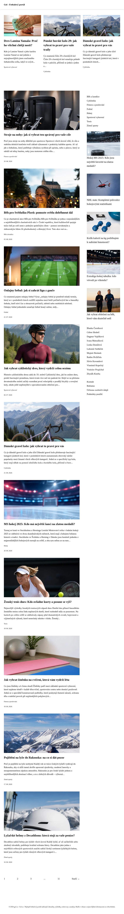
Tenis (5, 624)
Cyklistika (46, 71)
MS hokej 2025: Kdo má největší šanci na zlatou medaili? (39, 524)
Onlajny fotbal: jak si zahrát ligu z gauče (29, 290)
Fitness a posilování (10, 156)
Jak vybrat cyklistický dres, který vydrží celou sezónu (37, 368)
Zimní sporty (8, 779)
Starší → (76, 879)
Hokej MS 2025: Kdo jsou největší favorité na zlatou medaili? (100, 161)
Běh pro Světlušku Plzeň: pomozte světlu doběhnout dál (38, 212)
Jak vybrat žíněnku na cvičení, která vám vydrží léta (36, 679)
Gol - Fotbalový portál (14, 4)
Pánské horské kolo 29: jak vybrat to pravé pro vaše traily (60, 45)
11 (59, 879)
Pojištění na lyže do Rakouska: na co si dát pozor (34, 757)
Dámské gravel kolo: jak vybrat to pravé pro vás (34, 446)
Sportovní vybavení (10, 67)
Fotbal (6, 312)
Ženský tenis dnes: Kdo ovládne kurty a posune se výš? (38, 601)
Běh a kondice (8, 234)
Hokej (6, 546)
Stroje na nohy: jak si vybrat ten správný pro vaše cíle (37, 134)
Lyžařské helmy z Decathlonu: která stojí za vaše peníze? (39, 835)
